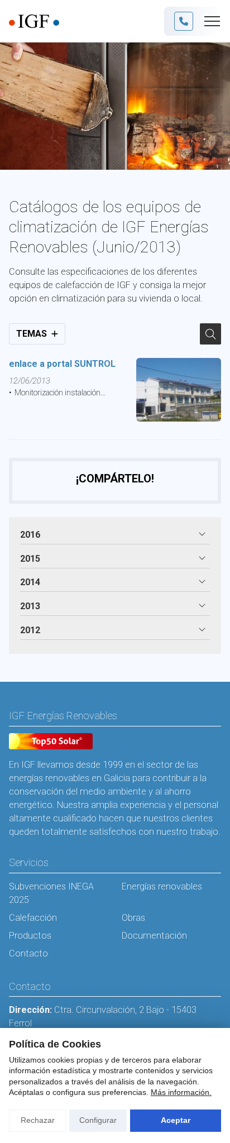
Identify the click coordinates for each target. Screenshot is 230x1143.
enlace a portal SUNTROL (62, 363)
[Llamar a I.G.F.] (184, 21)
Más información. (181, 1092)
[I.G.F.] (34, 21)
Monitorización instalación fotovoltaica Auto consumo (54, 393)
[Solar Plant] (51, 743)
